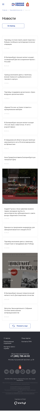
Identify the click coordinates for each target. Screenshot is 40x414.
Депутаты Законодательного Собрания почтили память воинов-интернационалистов (18, 311)
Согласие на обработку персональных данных (20, 393)
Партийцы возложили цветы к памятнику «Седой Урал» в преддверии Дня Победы (19, 243)
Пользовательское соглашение (20, 386)
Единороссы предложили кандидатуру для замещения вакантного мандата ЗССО (19, 228)
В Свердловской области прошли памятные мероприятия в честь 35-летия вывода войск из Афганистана (19, 142)
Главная (4, 10)
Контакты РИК (26, 341)
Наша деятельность (16, 10)
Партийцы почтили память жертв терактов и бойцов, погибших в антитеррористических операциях (19, 42)
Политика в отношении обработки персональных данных (20, 390)
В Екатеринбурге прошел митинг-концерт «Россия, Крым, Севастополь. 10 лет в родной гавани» (19, 125)
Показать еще (22, 326)
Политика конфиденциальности (20, 388)
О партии (7, 338)
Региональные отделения (9, 342)
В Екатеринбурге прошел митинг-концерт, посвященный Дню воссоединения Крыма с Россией (19, 59)
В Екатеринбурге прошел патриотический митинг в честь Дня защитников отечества (19, 294)
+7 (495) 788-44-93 (20, 356)
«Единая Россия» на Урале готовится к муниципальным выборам (17, 108)
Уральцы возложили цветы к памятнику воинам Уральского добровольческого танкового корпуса (18, 77)
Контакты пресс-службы (9, 347)
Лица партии (25, 338)
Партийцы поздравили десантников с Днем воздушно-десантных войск (19, 93)
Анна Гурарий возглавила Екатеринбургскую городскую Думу (20, 158)
